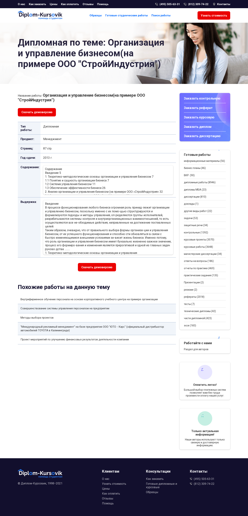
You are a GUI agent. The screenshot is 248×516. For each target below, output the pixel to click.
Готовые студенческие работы (126, 15)
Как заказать (37, 4)
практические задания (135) (201, 275)
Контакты (223, 4)
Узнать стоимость (214, 15)
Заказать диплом (198, 127)
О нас (21, 4)
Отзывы (88, 4)
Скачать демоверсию (36, 112)
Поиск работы (160, 15)
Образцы (96, 15)
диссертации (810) (195, 196)
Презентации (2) (194, 282)
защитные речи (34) (196, 225)
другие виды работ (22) (198, 211)
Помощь (103, 4)
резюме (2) (190, 289)
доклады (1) (191, 203)
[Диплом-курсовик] (40, 15)
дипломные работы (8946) (200, 182)
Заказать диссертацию (202, 136)
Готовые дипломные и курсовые (161, 485)
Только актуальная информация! (205, 432)
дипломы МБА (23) (195, 189)
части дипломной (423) (198, 318)
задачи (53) (191, 218)
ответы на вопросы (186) (199, 261)
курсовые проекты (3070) (199, 239)
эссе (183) (190, 325)
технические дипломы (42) (200, 311)
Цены (53, 4)
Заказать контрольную (202, 98)
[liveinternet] (58, 489)
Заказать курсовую (199, 117)
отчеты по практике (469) (199, 268)
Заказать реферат (198, 108)
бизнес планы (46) (195, 168)
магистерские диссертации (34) (203, 253)
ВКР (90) (189, 175)
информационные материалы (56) (204, 160)
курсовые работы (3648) (198, 246)
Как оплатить (70, 4)
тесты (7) (189, 304)
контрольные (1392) (196, 232)
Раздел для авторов (196, 349)
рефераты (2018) (194, 296)
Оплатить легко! (205, 385)
